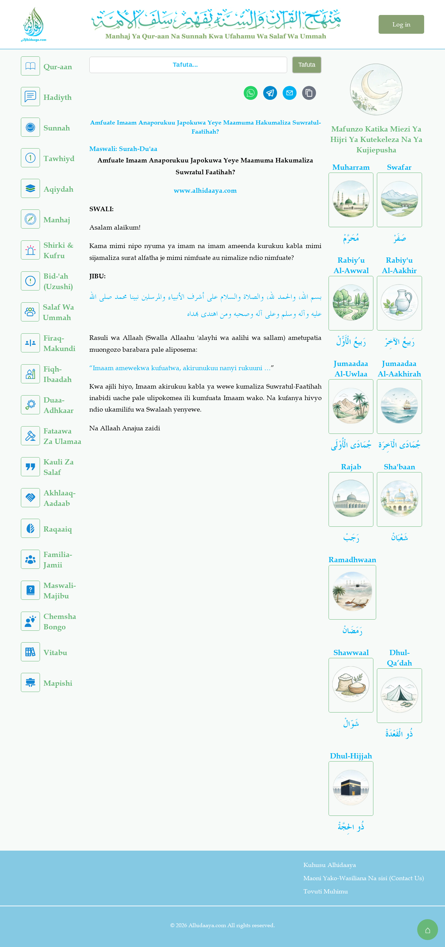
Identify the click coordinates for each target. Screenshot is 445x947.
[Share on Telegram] (270, 93)
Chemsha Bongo (59, 621)
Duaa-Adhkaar (58, 405)
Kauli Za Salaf (58, 467)
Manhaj (56, 219)
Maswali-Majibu (59, 590)
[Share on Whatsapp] (251, 93)
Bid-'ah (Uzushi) (58, 281)
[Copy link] (309, 93)
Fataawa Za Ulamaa (62, 436)
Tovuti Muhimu (326, 891)
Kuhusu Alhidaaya (330, 865)
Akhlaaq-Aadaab (59, 498)
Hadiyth (57, 97)
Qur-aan (57, 66)
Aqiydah (58, 189)
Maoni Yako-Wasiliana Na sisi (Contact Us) (364, 878)
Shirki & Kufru (58, 250)
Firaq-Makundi (59, 343)
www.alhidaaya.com (205, 190)
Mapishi (57, 683)
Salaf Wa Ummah (58, 312)
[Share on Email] (290, 93)
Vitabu (55, 652)
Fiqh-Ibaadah (57, 374)
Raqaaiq (57, 529)
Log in (401, 24)
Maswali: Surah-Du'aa (123, 149)
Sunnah (56, 128)
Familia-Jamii (57, 560)
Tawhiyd (58, 158)
